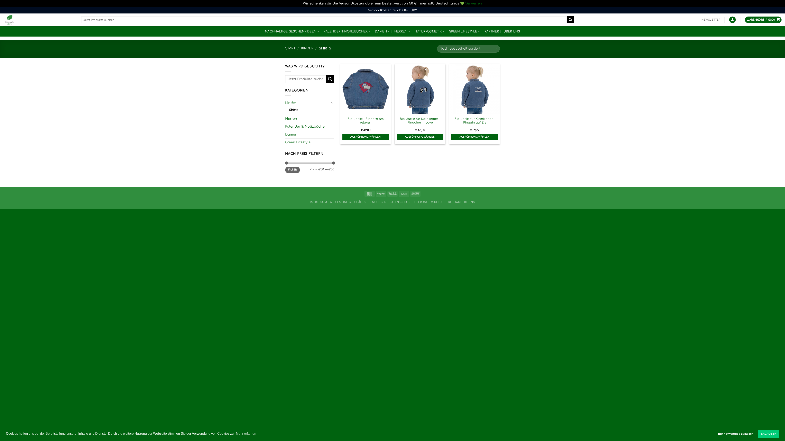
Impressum (318, 202)
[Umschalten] (331, 103)
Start (290, 48)
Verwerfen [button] (473, 3)
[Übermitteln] (570, 19)
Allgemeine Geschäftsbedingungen (358, 202)
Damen (381, 31)
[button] (710, 19)
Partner (491, 31)
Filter (292, 169)
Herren (400, 31)
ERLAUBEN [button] (768, 433)
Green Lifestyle (463, 31)
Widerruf (438, 202)
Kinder (307, 48)
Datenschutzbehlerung (408, 202)
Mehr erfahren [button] (246, 433)
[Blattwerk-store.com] (39, 19)
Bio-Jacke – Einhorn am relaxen (366, 120)
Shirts (293, 109)
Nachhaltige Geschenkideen (290, 31)
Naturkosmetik (428, 31)
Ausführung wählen (365, 137)
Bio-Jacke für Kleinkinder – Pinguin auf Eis (474, 120)
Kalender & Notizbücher (346, 31)
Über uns (512, 31)
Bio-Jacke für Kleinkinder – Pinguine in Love (420, 120)
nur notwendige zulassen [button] (736, 433)
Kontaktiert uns (461, 202)
